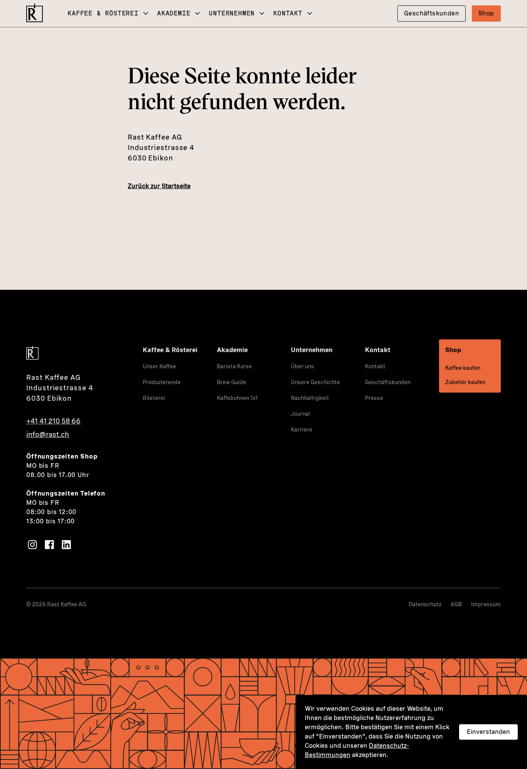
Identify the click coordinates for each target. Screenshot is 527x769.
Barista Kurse (234, 366)
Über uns (302, 366)
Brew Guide (231, 382)
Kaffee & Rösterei (103, 13)
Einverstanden (488, 731)
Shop (486, 13)
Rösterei (154, 398)
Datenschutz (425, 604)
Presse (374, 398)
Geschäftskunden (431, 13)
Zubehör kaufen (465, 382)
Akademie (173, 13)
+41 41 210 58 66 (53, 421)
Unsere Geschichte (315, 382)
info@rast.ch (47, 434)
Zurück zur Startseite (159, 186)
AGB (456, 604)
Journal (300, 414)
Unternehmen (232, 13)
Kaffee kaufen (462, 368)
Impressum (486, 604)
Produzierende (162, 382)
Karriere (301, 430)
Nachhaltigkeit (310, 398)
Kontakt (287, 13)
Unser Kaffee (159, 366)
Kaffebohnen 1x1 (237, 398)
